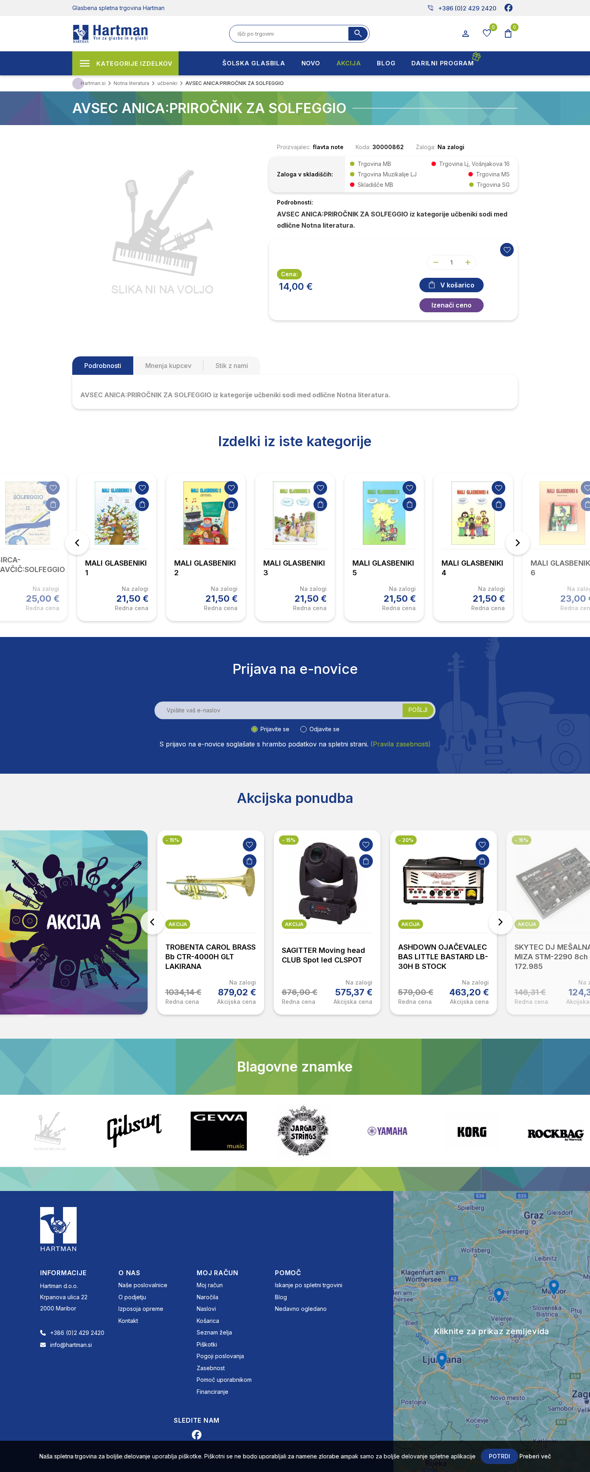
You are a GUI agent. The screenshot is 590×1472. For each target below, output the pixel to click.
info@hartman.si (71, 1344)
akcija (178, 924)
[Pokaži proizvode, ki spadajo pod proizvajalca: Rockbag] (472, 1130)
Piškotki (207, 1344)
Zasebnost (211, 1368)
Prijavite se (274, 729)
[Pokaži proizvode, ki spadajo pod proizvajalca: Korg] (387, 1130)
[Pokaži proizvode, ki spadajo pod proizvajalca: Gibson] (50, 1131)
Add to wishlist (507, 250)
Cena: (289, 274)
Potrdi (499, 1456)
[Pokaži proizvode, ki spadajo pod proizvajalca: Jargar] (219, 1131)
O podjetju (132, 1297)
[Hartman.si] (58, 1229)
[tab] (102, 365)
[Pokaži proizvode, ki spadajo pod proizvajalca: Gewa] (134, 1131)
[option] (116, 547)
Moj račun (210, 1285)
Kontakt (128, 1320)
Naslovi (206, 1308)
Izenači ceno (451, 305)
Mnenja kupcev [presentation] (168, 366)
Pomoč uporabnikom (224, 1379)
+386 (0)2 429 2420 (461, 8)
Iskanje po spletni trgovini (308, 1285)
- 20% (406, 840)
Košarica (208, 1320)
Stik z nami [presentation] (232, 366)
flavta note (328, 147)
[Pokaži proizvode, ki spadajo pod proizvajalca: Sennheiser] (556, 1131)
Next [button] (518, 543)
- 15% (172, 840)
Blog (281, 1297)
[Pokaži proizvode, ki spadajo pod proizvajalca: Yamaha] (303, 1131)
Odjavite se (324, 729)
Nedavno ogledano (301, 1308)
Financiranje (212, 1391)
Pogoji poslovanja (220, 1356)
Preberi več (535, 1456)
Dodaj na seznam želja (53, 488)
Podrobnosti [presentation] (102, 366)
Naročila (207, 1297)
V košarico (457, 285)
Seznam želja (214, 1332)
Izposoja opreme (140, 1308)
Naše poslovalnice (142, 1285)
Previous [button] (77, 543)
